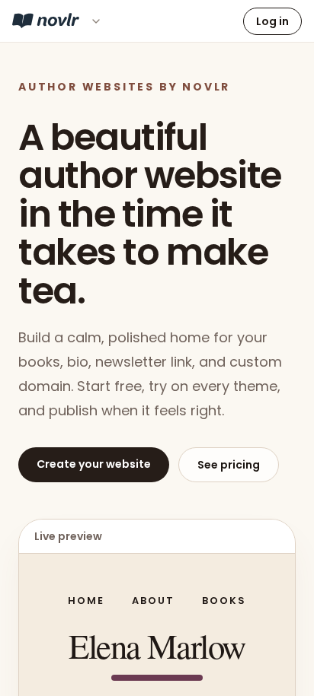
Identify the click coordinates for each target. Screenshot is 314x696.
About (153, 600)
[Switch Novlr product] (96, 21)
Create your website (94, 464)
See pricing (228, 464)
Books (224, 600)
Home (86, 600)
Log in (272, 21)
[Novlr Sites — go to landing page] (45, 20)
